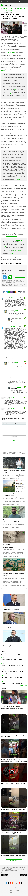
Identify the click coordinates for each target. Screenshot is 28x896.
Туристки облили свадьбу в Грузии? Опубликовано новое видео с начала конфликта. (14, 760)
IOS (21, 240)
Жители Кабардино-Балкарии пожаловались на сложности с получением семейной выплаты (14, 545)
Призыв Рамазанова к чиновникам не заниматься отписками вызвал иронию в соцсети (13, 573)
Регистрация (14, 436)
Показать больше (14, 860)
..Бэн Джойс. (13, 397)
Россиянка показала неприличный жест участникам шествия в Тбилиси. (11, 833)
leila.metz (12, 326)
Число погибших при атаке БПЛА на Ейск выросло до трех (12, 672)
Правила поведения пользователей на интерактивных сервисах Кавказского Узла (14, 887)
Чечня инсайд (18, 179)
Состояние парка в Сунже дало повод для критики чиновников (13, 494)
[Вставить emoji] (15, 423)
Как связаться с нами (12, 872)
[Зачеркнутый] (12, 423)
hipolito (12, 297)
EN (4, 1)
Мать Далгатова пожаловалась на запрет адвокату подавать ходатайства (13, 520)
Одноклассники (6, 251)
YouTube (11, 253)
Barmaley (19, 318)
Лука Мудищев (16, 310)
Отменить (14, 440)
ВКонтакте (20, 250)
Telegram (5, 246)
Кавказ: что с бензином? (8, 8)
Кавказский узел (11, 52)
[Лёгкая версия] (7, 1)
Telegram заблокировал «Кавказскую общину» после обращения (13, 784)
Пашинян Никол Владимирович (11, 609)
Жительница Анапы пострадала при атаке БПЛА (12, 666)
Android (18, 240)
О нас (2, 872)
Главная (2, 10)
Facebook (9, 250)
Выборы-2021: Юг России (11, 236)
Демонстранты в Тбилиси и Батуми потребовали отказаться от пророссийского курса (12, 708)
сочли (15, 89)
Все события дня (23, 685)
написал (10, 178)
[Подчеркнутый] (9, 423)
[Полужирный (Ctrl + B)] (3, 423)
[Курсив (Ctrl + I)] (6, 423)
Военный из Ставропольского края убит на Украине (12, 678)
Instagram (14, 250)
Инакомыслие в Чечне (8, 93)
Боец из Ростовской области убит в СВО (12, 683)
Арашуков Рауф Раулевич (9, 627)
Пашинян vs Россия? (21, 8)
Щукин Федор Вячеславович (10, 646)
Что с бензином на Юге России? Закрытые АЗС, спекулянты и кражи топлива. (14, 856)
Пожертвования (24, 872)
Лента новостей (9, 10)
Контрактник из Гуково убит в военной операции (11, 660)
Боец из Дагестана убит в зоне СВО (12, 449)
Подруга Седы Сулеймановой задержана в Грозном (14, 471)
